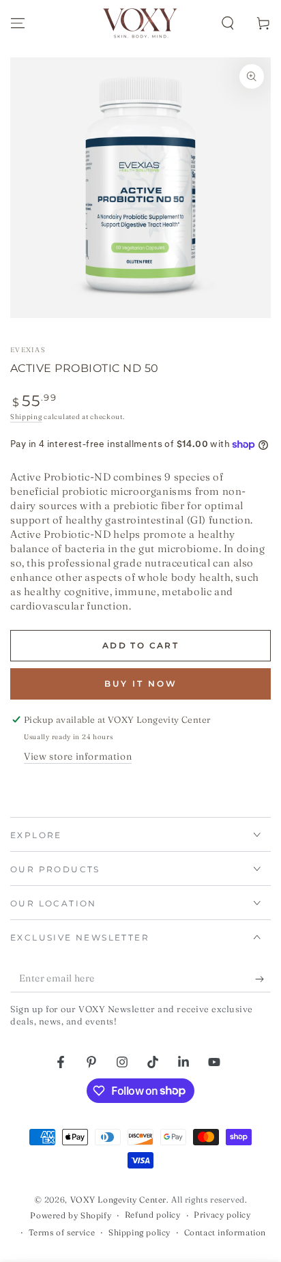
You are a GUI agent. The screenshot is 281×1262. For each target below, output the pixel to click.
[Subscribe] (263, 979)
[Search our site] (228, 23)
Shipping (26, 416)
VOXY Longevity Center (118, 1199)
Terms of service (62, 1232)
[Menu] (17, 23)
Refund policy (153, 1214)
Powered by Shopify (70, 1215)
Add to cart (140, 645)
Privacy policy (222, 1214)
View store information (78, 756)
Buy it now (140, 683)
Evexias (28, 349)
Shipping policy (139, 1232)
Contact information (225, 1232)
